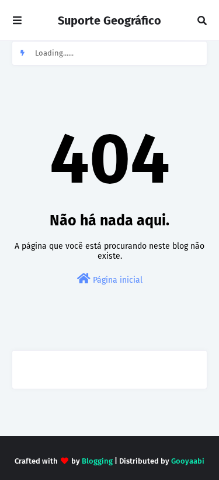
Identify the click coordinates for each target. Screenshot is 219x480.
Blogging (97, 461)
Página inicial (116, 280)
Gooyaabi (187, 461)
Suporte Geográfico (109, 20)
